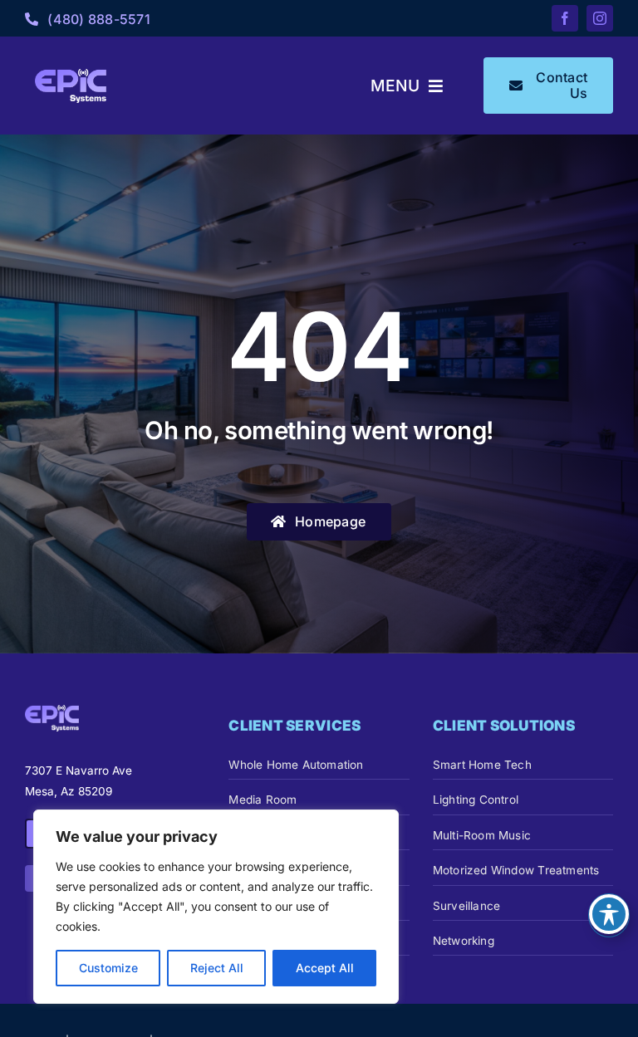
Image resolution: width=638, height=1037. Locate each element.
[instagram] (599, 18)
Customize (108, 968)
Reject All (216, 968)
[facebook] (565, 18)
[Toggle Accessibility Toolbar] (609, 914)
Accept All (325, 968)
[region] (216, 907)
